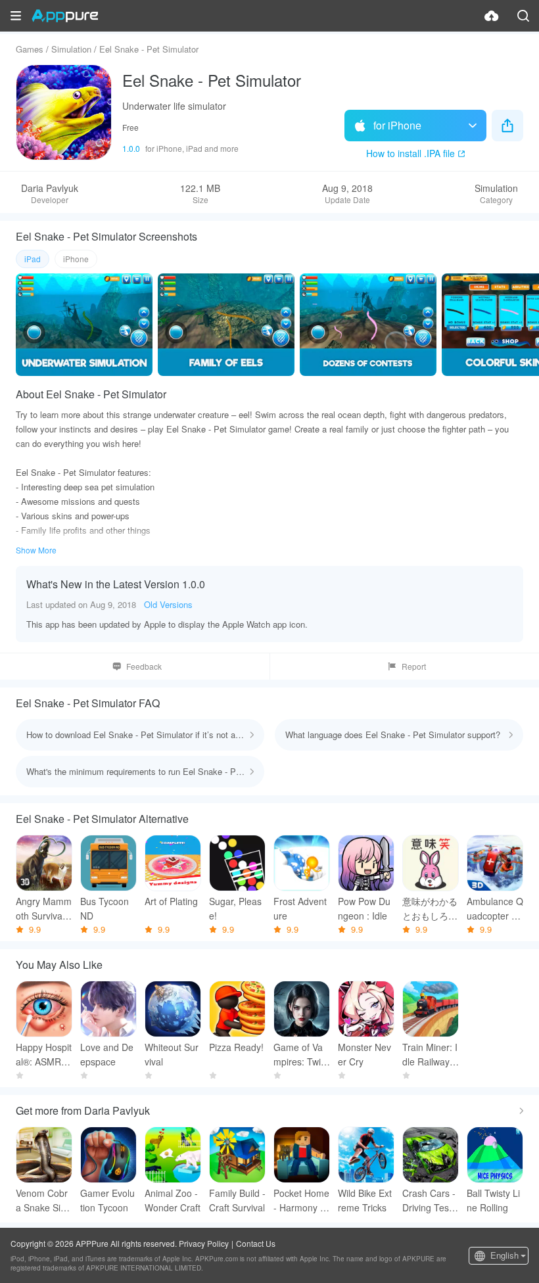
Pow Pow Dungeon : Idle (364, 908)
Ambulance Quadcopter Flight (495, 909)
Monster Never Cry (364, 1054)
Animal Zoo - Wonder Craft (172, 1200)
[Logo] (65, 15)
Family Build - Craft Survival (237, 1200)
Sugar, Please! (235, 908)
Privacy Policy (204, 1243)
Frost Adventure (300, 908)
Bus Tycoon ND (104, 908)
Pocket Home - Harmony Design (301, 1200)
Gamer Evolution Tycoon (107, 1200)
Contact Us (255, 1243)
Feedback (144, 666)
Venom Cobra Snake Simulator (42, 1200)
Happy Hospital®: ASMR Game (44, 1054)
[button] (16, 16)
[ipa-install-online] (491, 16)
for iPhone (397, 125)
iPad (32, 258)
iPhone (76, 258)
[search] (523, 16)
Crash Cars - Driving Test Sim (429, 1200)
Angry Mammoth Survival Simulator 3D (44, 909)
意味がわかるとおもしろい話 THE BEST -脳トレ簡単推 (430, 909)
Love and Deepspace (106, 1054)
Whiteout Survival (172, 1054)
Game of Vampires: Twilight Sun (301, 1054)
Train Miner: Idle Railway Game (429, 1054)
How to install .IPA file (410, 153)
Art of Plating (171, 901)
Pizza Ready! (236, 1047)
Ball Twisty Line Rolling (493, 1200)
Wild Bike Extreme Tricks (365, 1200)
